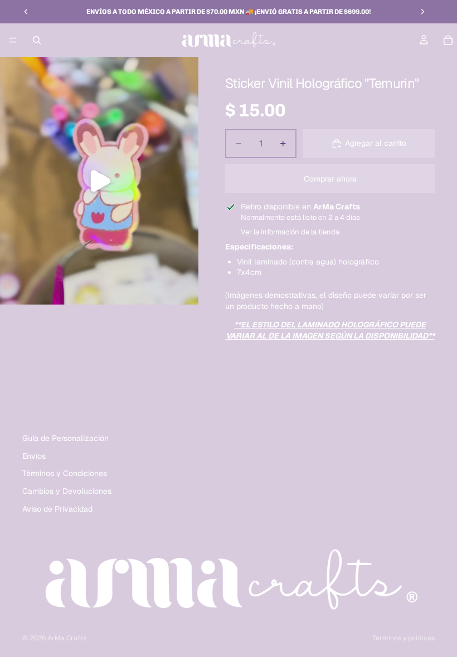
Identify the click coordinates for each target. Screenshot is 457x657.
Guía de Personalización (65, 438)
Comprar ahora (330, 179)
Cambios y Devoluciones (66, 491)
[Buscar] (37, 40)
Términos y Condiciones (64, 473)
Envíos (34, 456)
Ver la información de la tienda (290, 232)
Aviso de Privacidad (57, 508)
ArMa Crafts (66, 638)
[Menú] (13, 40)
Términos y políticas (403, 638)
